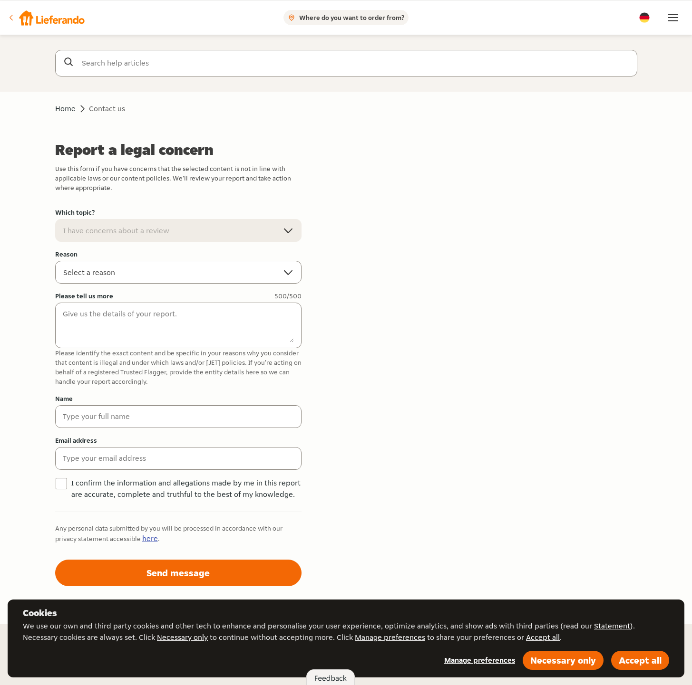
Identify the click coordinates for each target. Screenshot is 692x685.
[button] (46, 17)
